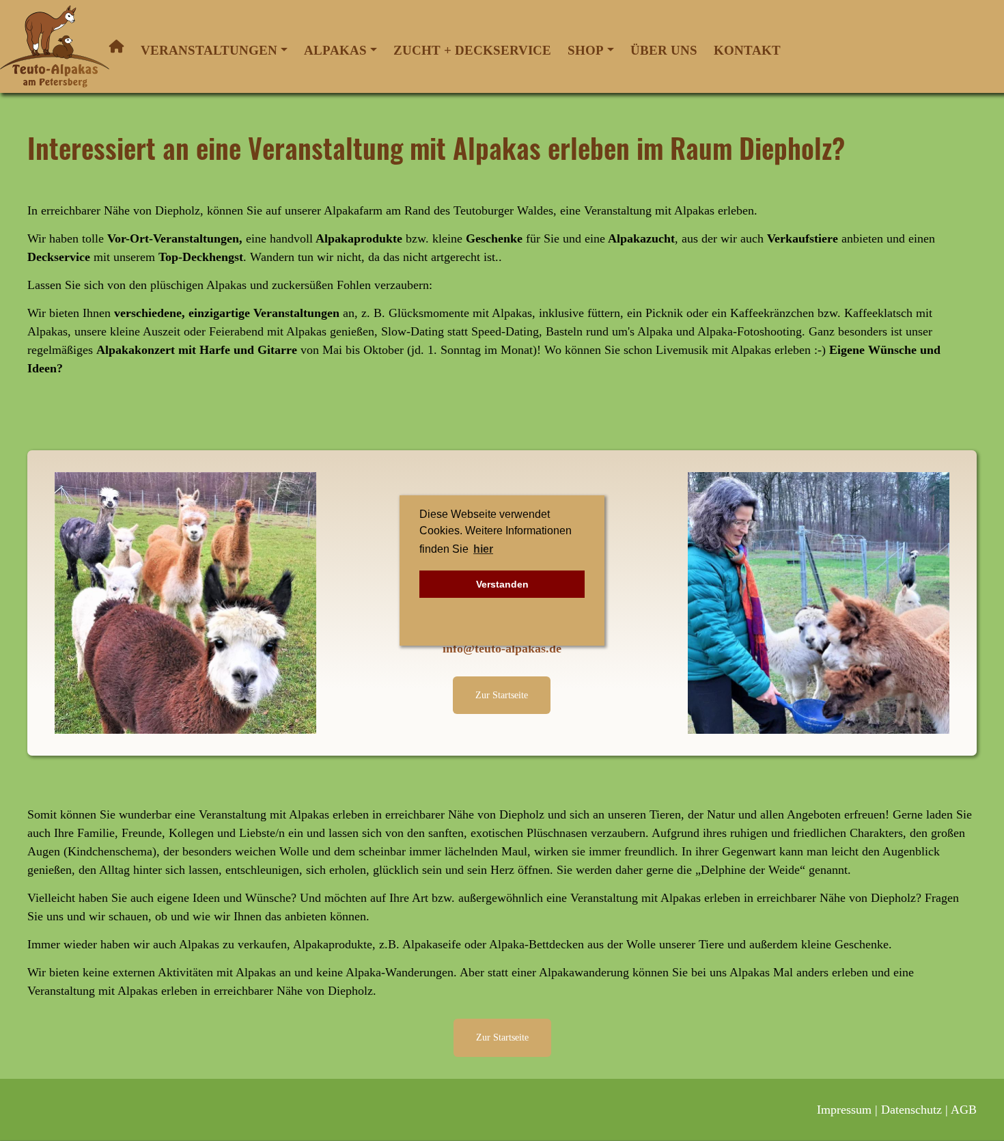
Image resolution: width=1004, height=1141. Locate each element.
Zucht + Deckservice (472, 50)
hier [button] (483, 549)
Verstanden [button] (502, 584)
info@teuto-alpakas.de (502, 648)
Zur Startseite (501, 694)
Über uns (663, 50)
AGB (964, 1109)
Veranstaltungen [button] (209, 50)
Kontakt (747, 50)
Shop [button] (586, 50)
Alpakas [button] (335, 50)
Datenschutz (911, 1109)
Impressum (844, 1109)
